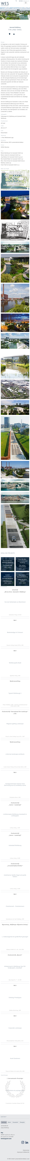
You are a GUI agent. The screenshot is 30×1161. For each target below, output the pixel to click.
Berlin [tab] (9, 1122)
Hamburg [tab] (3, 1122)
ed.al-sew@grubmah (6, 1138)
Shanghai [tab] (22, 1122)
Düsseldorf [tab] (15, 1122)
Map (2, 1132)
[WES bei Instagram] (22, 1142)
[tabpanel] (15, 1132)
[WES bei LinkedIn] (26, 1142)
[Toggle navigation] (26, 2)
